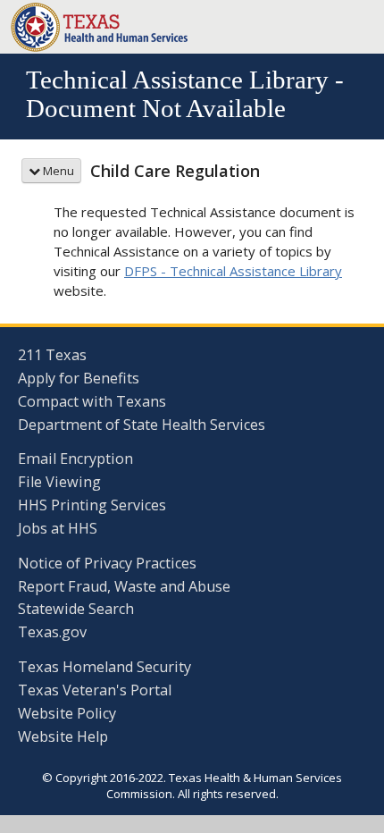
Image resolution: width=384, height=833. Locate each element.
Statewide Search (76, 608)
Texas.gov (52, 632)
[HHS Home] (100, 25)
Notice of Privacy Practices (107, 563)
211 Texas (52, 355)
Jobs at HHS (57, 528)
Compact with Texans (92, 401)
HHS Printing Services (92, 505)
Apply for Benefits (78, 378)
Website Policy (67, 713)
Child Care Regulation (175, 170)
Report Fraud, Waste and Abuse (124, 586)
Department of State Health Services (141, 424)
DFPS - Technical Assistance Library (233, 271)
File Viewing (59, 482)
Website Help (63, 736)
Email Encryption (75, 458)
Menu (57, 171)
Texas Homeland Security (104, 667)
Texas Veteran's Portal (94, 690)
